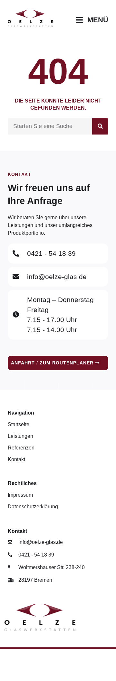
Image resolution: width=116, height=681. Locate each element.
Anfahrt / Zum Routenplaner (53, 362)
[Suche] (100, 126)
